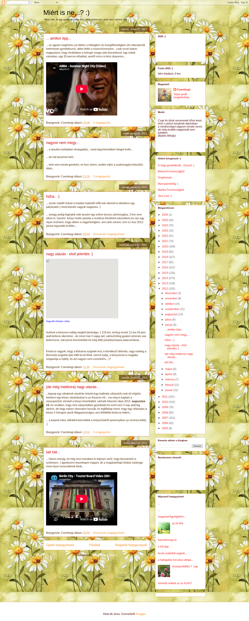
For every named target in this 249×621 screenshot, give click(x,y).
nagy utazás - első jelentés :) (69, 254)
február (169, 384)
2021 (165, 241)
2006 (165, 423)
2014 (165, 278)
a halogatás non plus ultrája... (175, 559)
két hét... (53, 452)
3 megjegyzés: (102, 432)
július (168, 319)
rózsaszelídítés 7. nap (185, 566)
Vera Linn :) (165, 195)
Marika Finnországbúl (171, 189)
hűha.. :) (52, 196)
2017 (165, 262)
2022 (165, 235)
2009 (165, 407)
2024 (165, 225)
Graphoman (165, 177)
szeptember (172, 309)
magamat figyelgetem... (172, 516)
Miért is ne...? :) (66, 12)
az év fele (177, 523)
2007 (165, 417)
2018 (165, 257)
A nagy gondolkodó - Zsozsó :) (176, 165)
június (169, 324)
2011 (165, 396)
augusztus (171, 314)
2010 (165, 401)
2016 (165, 267)
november (171, 298)
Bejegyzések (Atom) (104, 555)
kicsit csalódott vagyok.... (173, 553)
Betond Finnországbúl (171, 171)
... (159, 503)
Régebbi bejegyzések (131, 545)
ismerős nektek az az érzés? (175, 583)
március (170, 379)
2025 (165, 220)
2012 (165, 288)
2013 (165, 283)
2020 (165, 246)
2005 (165, 428)
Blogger (141, 614)
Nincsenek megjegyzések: (109, 234)
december (171, 293)
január (169, 390)
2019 (165, 251)
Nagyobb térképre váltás (58, 321)
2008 (165, 412)
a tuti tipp (163, 546)
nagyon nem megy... (62, 143)
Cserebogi (183, 89)
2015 (165, 272)
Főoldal (94, 545)
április (169, 374)
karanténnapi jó (167, 539)
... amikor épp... (58, 38)
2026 (165, 214)
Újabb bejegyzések (60, 545)
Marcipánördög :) (168, 183)
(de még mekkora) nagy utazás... (73, 387)
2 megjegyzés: (102, 122)
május (169, 368)
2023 (165, 230)
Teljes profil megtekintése (181, 96)
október (170, 303)
